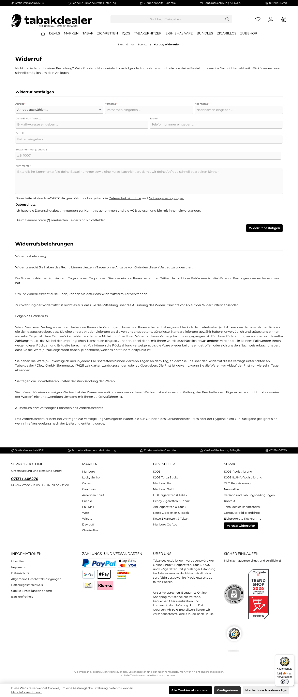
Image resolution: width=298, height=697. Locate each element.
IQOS (157, 471)
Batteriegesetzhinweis (27, 585)
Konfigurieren (227, 690)
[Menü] (291, 656)
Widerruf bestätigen (264, 228)
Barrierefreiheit (22, 596)
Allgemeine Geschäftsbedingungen (36, 579)
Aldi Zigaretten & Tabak (169, 507)
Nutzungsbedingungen (166, 198)
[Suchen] (227, 19)
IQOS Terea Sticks (165, 477)
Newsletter (231, 489)
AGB (133, 210)
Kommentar (23, 165)
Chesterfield (90, 530)
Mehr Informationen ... (26, 692)
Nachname (202, 103)
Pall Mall (88, 507)
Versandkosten (138, 671)
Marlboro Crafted (165, 524)
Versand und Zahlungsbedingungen (249, 495)
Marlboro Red (162, 483)
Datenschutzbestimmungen (56, 210)
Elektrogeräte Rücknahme (242, 518)
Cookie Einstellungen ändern (31, 591)
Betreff (19, 133)
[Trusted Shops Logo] (234, 638)
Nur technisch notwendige (265, 690)
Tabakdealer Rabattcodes (242, 507)
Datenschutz (20, 573)
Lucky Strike (91, 477)
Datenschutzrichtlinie (125, 198)
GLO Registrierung (237, 483)
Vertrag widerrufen (241, 526)
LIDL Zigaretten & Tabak (170, 495)
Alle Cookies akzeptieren (190, 690)
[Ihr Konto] (270, 19)
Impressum (19, 567)
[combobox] (166, 19)
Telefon (155, 118)
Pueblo (87, 501)
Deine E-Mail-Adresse (28, 118)
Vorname (111, 103)
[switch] (285, 681)
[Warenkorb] (282, 19)
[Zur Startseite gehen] (51, 19)
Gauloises (89, 489)
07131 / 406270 (24, 479)
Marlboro (88, 471)
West (85, 513)
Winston (88, 518)
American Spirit (93, 495)
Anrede (20, 103)
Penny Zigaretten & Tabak (171, 501)
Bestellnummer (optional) (31, 149)
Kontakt (229, 501)
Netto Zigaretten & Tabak (171, 513)
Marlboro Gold (163, 489)
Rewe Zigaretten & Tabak (170, 518)
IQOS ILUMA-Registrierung (243, 477)
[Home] (43, 33)
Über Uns (17, 561)
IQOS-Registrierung (238, 471)
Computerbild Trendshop (242, 513)
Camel (86, 483)
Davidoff (88, 524)
